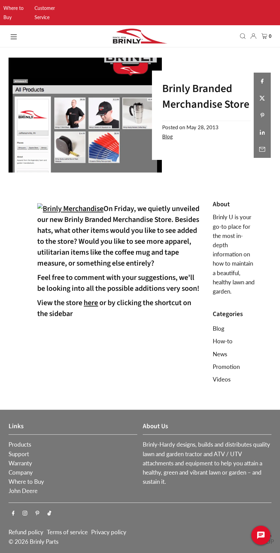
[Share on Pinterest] (262, 115)
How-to (223, 341)
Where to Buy (26, 481)
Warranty (20, 463)
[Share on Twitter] (262, 98)
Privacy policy (108, 532)
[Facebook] (13, 513)
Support (19, 454)
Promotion (226, 366)
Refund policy (26, 532)
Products (20, 444)
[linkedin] (262, 132)
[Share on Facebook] (262, 81)
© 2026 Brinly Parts (33, 541)
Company (21, 472)
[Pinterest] (37, 513)
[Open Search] (243, 36)
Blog (167, 136)
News (220, 354)
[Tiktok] (49, 513)
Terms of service (67, 532)
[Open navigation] (58, 36)
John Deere (23, 490)
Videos (221, 379)
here (91, 302)
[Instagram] (25, 513)
